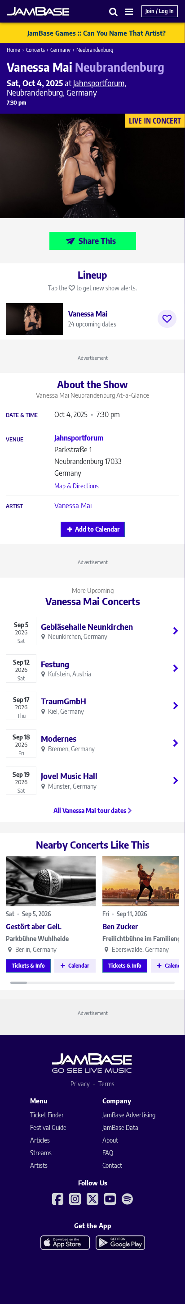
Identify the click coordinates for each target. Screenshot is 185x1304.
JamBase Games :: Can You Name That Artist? (96, 33)
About (110, 1140)
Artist (14, 506)
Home (13, 49)
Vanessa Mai (73, 505)
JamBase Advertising (128, 1115)
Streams (41, 1153)
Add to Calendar (97, 529)
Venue (14, 439)
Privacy (80, 1084)
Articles (40, 1140)
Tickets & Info (28, 965)
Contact (112, 1165)
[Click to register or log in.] (167, 319)
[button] (113, 11)
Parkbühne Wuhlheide (37, 938)
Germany (60, 49)
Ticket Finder (47, 1115)
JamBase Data (120, 1127)
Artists (39, 1165)
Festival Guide (48, 1127)
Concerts (35, 49)
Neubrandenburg (94, 49)
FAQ (107, 1153)
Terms (106, 1084)
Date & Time (22, 415)
